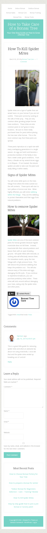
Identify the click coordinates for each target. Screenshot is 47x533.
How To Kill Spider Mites (23, 498)
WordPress (28, 522)
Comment (8, 387)
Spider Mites (12, 240)
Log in (35, 522)
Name (6, 411)
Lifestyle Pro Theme (29, 520)
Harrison (20, 336)
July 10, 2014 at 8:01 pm (26, 339)
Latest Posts (24, 294)
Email (6, 422)
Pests (30, 315)
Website (7, 432)
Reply (10, 362)
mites (18, 315)
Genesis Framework (16, 522)
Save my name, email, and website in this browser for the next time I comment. (22, 447)
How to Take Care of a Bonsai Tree (23, 26)
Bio (12, 294)
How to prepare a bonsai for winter (23, 483)
